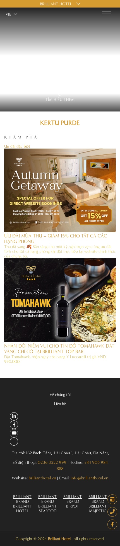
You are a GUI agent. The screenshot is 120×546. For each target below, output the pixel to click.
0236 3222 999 (52, 462)
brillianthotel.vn (42, 478)
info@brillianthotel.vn (89, 478)
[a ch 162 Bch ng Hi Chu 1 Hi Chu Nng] (14, 416)
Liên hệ (60, 403)
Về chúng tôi (60, 394)
